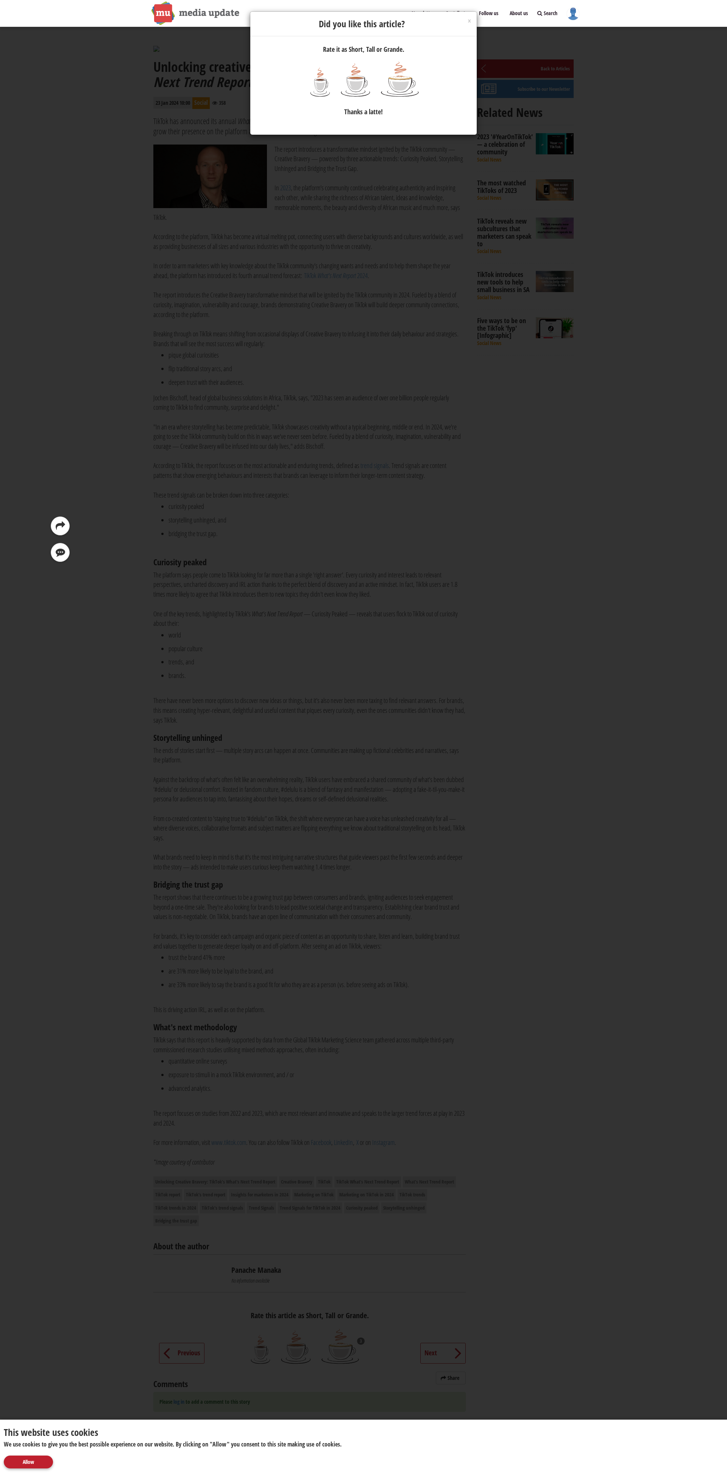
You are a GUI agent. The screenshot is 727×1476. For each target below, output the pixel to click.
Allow (28, 1461)
